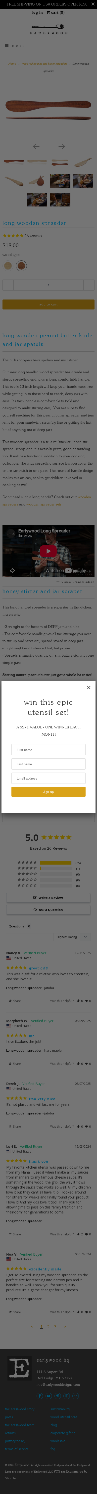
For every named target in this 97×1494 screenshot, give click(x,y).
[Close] (88, 687)
